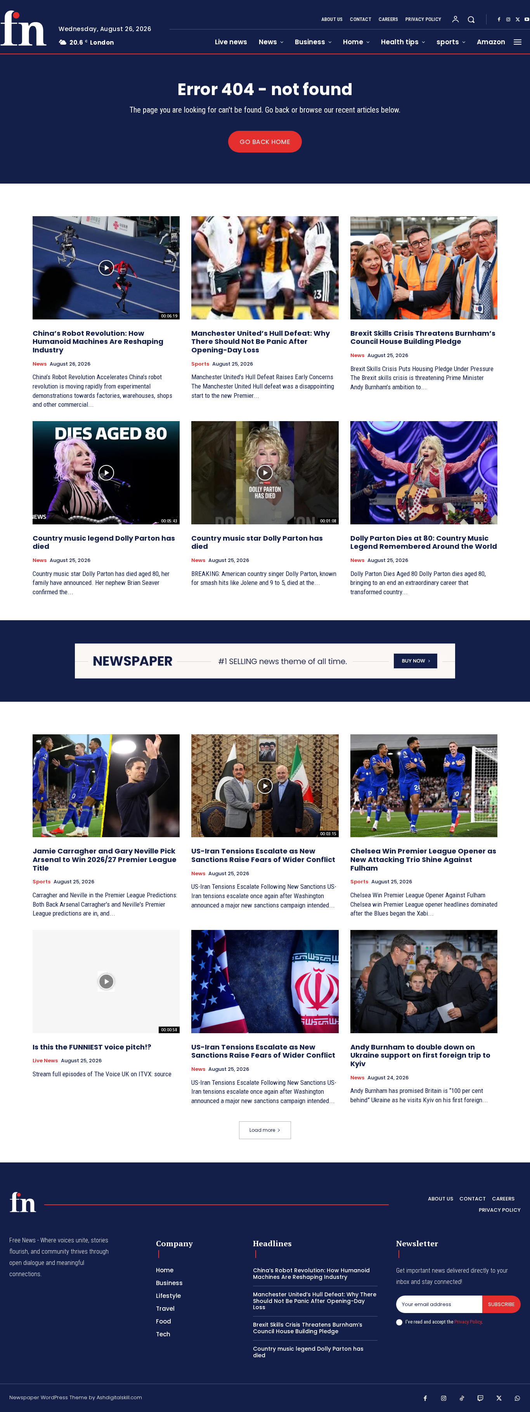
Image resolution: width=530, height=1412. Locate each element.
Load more (262, 1130)
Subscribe (501, 1304)
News (40, 364)
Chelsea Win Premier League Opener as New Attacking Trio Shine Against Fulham (423, 859)
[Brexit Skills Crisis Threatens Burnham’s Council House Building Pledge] (423, 267)
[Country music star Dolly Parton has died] (264, 472)
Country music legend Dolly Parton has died (104, 542)
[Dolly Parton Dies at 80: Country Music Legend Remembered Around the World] (423, 472)
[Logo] (22, 1202)
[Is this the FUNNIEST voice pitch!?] (106, 981)
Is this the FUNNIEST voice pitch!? (92, 1047)
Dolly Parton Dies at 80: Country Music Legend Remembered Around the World (423, 542)
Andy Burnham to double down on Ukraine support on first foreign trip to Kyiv (420, 1055)
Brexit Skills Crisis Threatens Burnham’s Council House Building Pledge (422, 337)
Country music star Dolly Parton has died (257, 542)
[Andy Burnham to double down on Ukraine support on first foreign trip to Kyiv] (423, 981)
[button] (471, 19)
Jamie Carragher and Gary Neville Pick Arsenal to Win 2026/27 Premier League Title (105, 859)
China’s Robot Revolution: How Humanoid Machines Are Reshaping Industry (98, 341)
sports (200, 364)
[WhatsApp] (517, 1398)
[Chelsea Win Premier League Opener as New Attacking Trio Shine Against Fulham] (423, 786)
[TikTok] (462, 1398)
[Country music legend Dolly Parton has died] (106, 472)
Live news (45, 1061)
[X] (517, 19)
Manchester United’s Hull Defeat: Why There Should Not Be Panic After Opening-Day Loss (260, 341)
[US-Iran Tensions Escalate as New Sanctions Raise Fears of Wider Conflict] (264, 786)
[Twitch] (480, 1398)
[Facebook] (499, 19)
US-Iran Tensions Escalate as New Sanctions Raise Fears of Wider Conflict (263, 855)
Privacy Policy (468, 1322)
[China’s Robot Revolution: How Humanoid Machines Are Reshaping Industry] (106, 267)
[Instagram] (508, 19)
